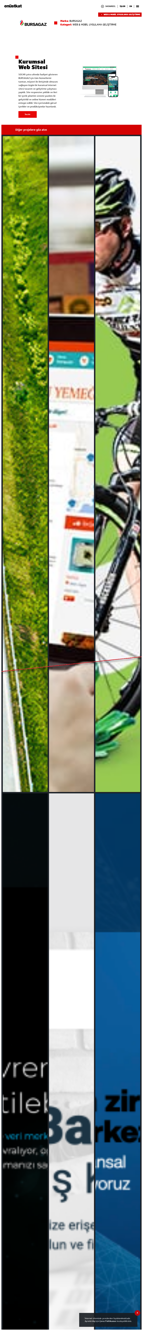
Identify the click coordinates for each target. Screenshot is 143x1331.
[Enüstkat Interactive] (13, 7)
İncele (27, 114)
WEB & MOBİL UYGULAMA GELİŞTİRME (122, 14)
